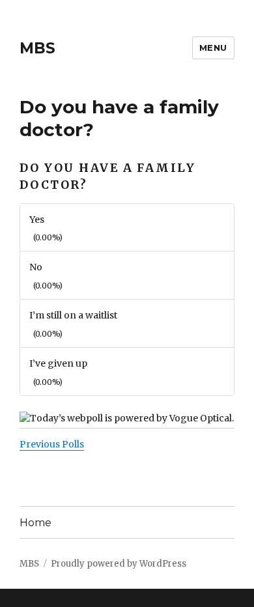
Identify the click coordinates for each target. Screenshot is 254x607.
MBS (37, 48)
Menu (213, 47)
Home (35, 522)
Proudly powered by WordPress (118, 563)
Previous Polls (52, 444)
